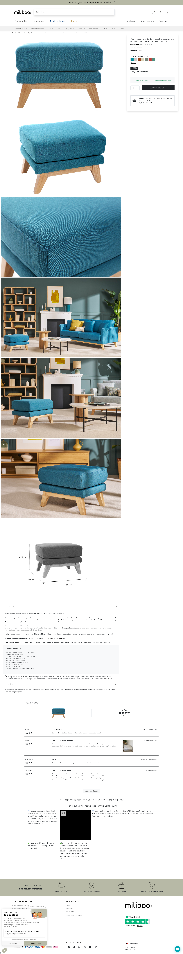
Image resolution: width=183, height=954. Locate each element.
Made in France (58, 21)
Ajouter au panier (158, 88)
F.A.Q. (68, 905)
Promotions (39, 21)
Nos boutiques (147, 21)
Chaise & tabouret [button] (37, 29)
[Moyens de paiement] (37, 947)
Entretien (9, 684)
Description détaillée (136, 47)
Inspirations (131, 21)
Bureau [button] (50, 29)
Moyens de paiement (19, 908)
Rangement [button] (70, 29)
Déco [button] (122, 29)
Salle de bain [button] (93, 29)
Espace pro (163, 21)
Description (9, 607)
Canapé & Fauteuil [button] (21, 29)
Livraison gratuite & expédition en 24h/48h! (91, 2)
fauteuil (59, 638)
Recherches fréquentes (74, 915)
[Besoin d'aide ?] (177, 949)
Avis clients (69, 908)
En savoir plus (107, 679)
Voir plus (133, 63)
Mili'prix (75, 21)
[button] (43, 825)
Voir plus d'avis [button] (91, 791)
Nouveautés (21, 21)
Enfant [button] (105, 29)
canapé (50, 638)
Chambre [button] (81, 29)
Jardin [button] (113, 29)
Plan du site (70, 911)
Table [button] (59, 29)
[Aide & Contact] (153, 12)
